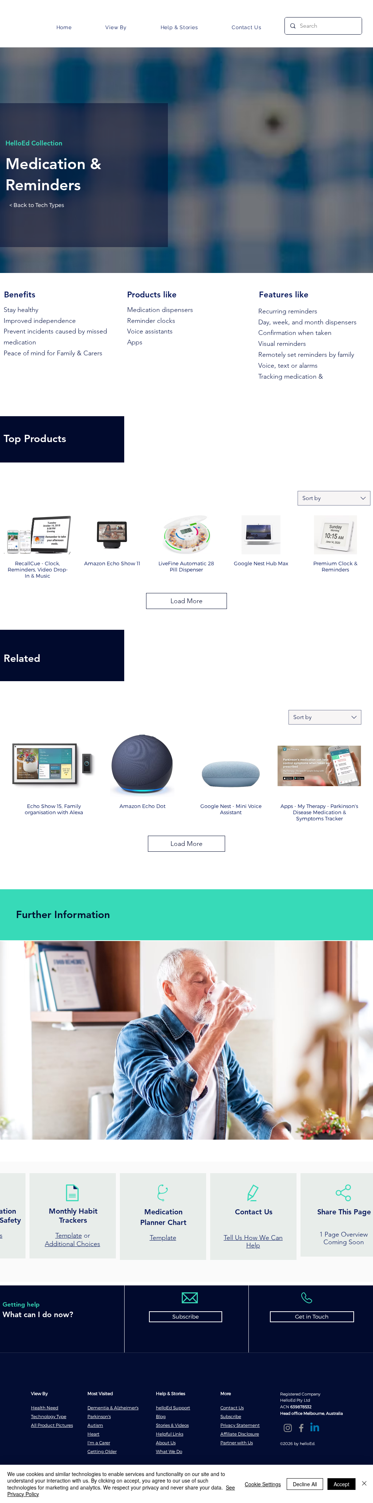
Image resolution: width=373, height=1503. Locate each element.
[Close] (364, 1484)
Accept (341, 1484)
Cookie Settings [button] (263, 1484)
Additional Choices (72, 1244)
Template (68, 1235)
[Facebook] (301, 1427)
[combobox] (334, 498)
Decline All (305, 1484)
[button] (116, 27)
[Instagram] (287, 1427)
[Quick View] (37, 534)
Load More (186, 601)
